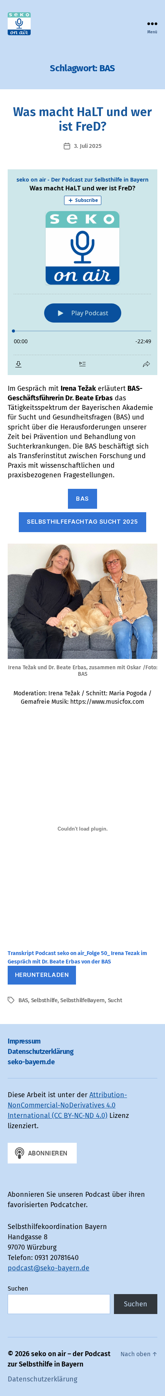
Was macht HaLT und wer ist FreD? (82, 119)
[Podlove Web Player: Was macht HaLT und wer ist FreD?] (82, 272)
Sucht (115, 1000)
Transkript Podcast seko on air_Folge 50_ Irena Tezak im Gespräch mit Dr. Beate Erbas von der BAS (77, 957)
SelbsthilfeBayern (82, 1000)
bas (82, 498)
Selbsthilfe (44, 1000)
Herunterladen (42, 974)
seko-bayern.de (31, 1062)
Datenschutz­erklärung (40, 1051)
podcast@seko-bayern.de (48, 1268)
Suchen (18, 1288)
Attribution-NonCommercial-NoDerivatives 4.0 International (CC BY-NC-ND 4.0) (67, 1105)
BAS (23, 1000)
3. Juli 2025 (88, 146)
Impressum (24, 1041)
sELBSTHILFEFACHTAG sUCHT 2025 (82, 521)
